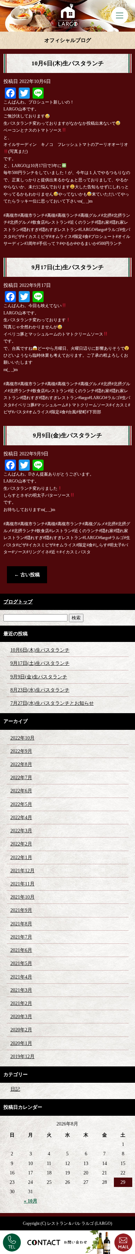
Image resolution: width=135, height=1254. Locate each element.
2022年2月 (21, 844)
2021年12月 (22, 870)
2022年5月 (21, 804)
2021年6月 (21, 950)
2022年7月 (21, 777)
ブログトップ (18, 601)
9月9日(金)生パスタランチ (67, 435)
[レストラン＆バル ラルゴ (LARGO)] (67, 16)
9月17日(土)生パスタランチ (68, 267)
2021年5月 (21, 963)
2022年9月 (21, 751)
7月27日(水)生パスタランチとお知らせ (52, 703)
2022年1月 (21, 857)
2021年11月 (22, 883)
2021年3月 (21, 990)
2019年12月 (22, 1056)
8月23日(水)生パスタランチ (40, 690)
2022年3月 (21, 830)
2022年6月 (21, 790)
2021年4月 (21, 977)
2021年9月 (21, 910)
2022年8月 (21, 764)
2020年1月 (21, 1043)
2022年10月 (22, 738)
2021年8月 (21, 923)
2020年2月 (21, 1029)
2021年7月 (21, 937)
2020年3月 (21, 1016)
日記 (15, 1089)
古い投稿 (27, 574)
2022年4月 (21, 817)
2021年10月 (22, 897)
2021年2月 (21, 1003)
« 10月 (30, 1201)
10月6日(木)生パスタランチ (68, 63)
